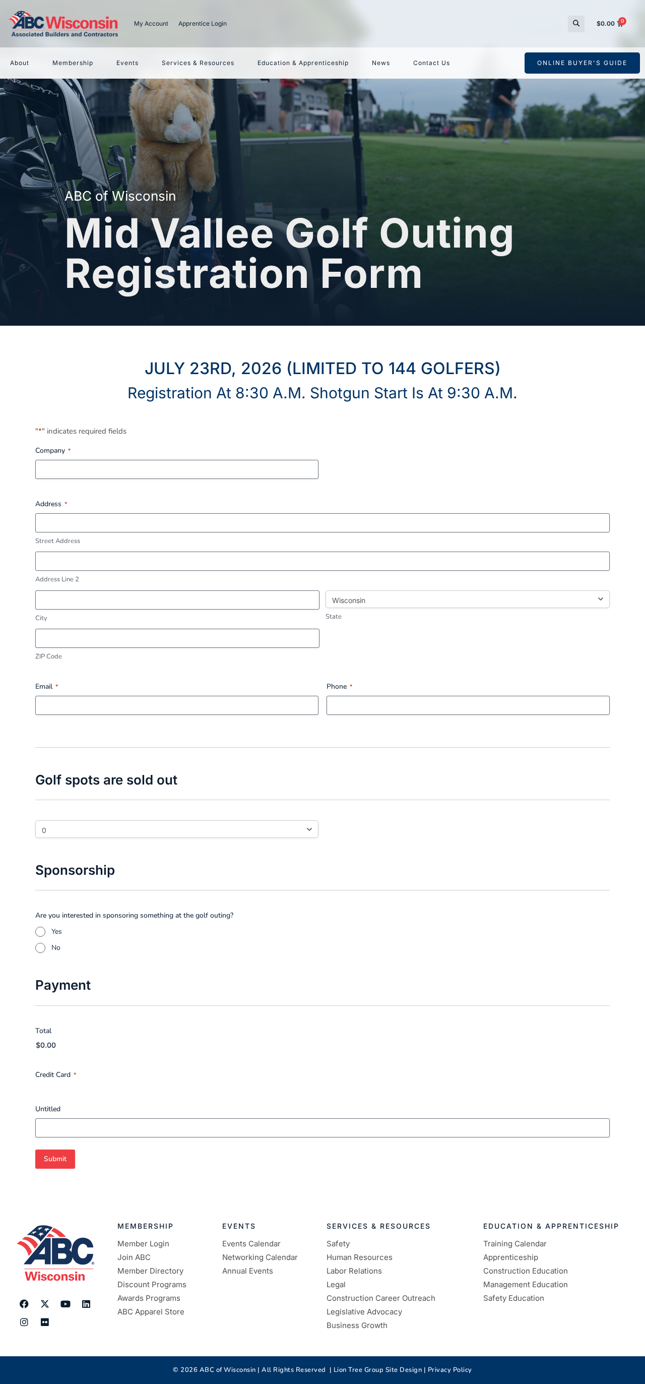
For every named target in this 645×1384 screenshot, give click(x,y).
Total (43, 1031)
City (41, 618)
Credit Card (55, 1074)
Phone (339, 686)
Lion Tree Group (359, 1369)
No (55, 947)
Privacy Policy (450, 1369)
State (334, 616)
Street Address (57, 541)
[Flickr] (45, 1322)
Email (46, 686)
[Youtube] (65, 1304)
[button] (576, 24)
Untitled (47, 1109)
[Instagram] (24, 1322)
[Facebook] (24, 1304)
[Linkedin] (86, 1304)
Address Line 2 (57, 579)
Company (53, 450)
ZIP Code (48, 656)
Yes (56, 931)
